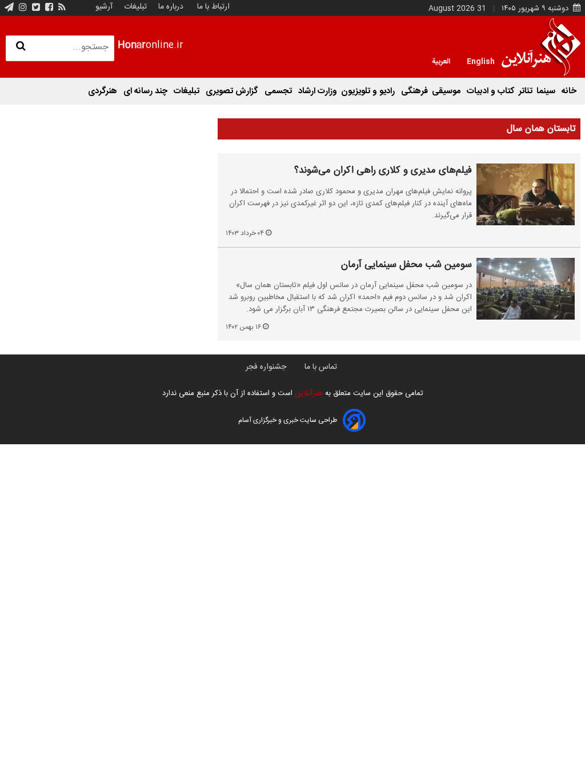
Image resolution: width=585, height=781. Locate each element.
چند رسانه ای (146, 91)
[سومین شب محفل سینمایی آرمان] (525, 289)
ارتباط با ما (213, 7)
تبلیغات (134, 7)
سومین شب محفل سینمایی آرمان (406, 265)
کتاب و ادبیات (491, 91)
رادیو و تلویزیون (369, 91)
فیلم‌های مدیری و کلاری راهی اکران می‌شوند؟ (383, 171)
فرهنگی (414, 91)
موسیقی (447, 91)
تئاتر (525, 91)
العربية (441, 60)
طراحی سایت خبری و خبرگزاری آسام (287, 420)
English (481, 60)
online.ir (150, 45)
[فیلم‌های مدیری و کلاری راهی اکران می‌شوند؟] (525, 194)
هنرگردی (103, 91)
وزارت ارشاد (317, 91)
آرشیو (104, 7)
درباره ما (171, 7)
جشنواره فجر (266, 367)
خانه (569, 91)
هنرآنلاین (307, 393)
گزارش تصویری (233, 91)
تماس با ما (320, 367)
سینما (547, 91)
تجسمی (279, 91)
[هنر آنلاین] (541, 46)
